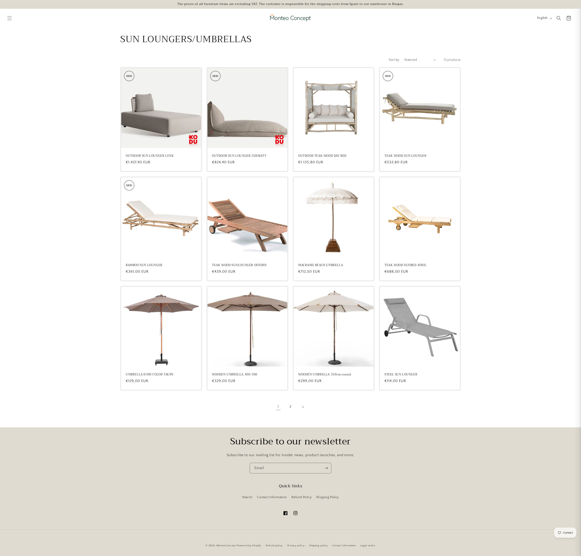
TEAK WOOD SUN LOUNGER (405, 156)
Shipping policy (318, 545)
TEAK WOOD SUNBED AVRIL (405, 265)
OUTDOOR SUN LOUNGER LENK (150, 156)
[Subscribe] (326, 468)
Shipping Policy (327, 497)
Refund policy (274, 545)
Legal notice (367, 545)
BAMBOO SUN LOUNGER (144, 265)
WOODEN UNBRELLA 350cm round (324, 375)
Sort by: (394, 60)
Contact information (344, 545)
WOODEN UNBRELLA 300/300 (234, 375)
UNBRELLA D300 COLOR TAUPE (150, 375)
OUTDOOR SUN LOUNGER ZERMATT (239, 156)
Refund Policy (301, 497)
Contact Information (272, 497)
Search (247, 497)
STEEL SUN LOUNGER (400, 375)
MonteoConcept (226, 545)
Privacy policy (296, 545)
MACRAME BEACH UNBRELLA (320, 265)
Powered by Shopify (249, 545)
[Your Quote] (569, 18)
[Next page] (303, 407)
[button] (10, 18)
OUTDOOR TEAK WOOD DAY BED (322, 156)
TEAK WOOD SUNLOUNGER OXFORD (239, 265)
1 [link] (278, 407)
